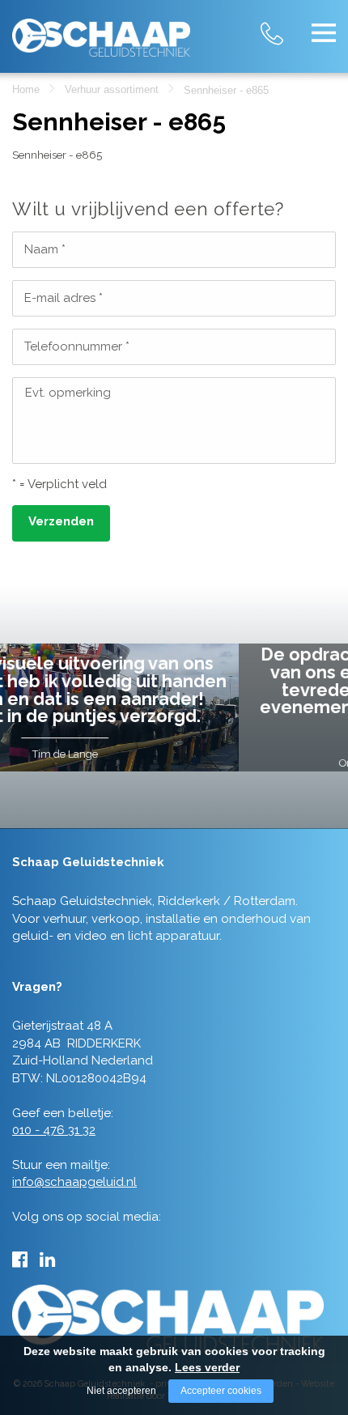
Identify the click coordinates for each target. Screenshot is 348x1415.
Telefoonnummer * (76, 346)
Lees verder (207, 1367)
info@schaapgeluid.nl (74, 1182)
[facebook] (20, 1259)
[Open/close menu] (324, 32)
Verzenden (61, 521)
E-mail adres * (63, 298)
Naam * (45, 249)
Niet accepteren (121, 1390)
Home (26, 89)
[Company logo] (101, 31)
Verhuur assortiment (112, 89)
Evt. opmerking (68, 392)
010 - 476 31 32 (287, 24)
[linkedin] (47, 1259)
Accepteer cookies (220, 1390)
